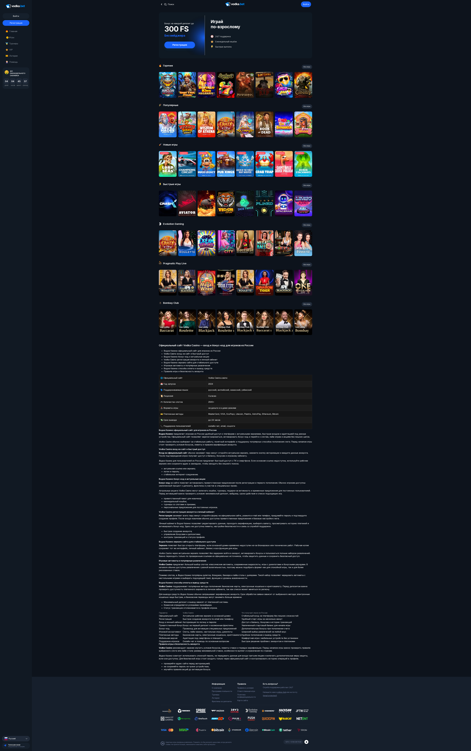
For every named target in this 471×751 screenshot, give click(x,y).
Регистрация (16, 23)
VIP (11, 49)
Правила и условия (245, 688)
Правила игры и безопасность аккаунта (183, 371)
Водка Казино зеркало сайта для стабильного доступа (191, 362)
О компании (217, 688)
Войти (306, 4)
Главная (13, 31)
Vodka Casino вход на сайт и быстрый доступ (186, 353)
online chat (281, 692)
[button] (16, 738)
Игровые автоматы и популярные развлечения (187, 365)
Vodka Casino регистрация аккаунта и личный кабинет (190, 359)
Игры (10, 37)
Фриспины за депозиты (222, 701)
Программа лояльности (222, 691)
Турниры (13, 43)
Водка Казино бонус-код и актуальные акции (186, 356)
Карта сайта (242, 700)
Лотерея (13, 56)
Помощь (13, 62)
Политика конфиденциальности (246, 696)
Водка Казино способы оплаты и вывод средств (188, 368)
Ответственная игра (246, 691)
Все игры (307, 67)
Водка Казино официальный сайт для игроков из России (192, 351)
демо (168, 91)
